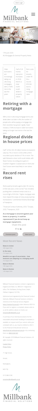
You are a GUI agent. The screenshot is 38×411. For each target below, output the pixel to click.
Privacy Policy (7, 347)
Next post (28, 234)
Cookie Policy (7, 344)
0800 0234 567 (13, 333)
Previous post (10, 234)
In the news (7, 251)
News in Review (8, 264)
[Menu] (33, 14)
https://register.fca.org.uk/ (11, 304)
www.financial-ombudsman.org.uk (13, 330)
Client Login (19, 3)
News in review (8, 246)
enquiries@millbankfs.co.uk (11, 313)
